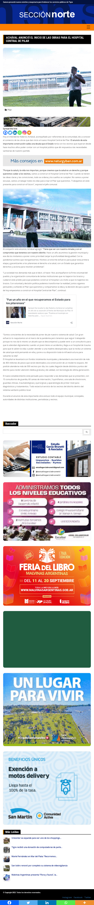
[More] (29, 132)
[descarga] (47, 709)
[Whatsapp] (20, 132)
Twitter (87, 897)
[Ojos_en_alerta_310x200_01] (47, 639)
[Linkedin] (15, 132)
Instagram (67, 897)
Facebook (78, 897)
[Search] (86, 432)
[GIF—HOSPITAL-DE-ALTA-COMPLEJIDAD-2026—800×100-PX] (47, 121)
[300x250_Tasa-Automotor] (47, 788)
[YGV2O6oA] (47, 511)
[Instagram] (24, 132)
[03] (47, 458)
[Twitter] (10, 132)
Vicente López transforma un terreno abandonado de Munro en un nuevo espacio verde (36, 2)
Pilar (10, 109)
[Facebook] (5, 132)
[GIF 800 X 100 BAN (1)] (47, 160)
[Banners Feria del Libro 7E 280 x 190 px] (47, 575)
